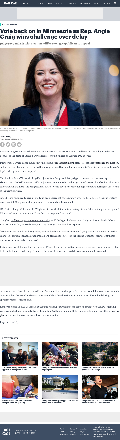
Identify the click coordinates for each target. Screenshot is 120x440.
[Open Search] (115, 3)
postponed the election (106, 163)
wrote (46, 209)
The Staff (73, 435)
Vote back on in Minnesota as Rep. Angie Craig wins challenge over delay (55, 34)
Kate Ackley (6, 137)
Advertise (83, 429)
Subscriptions (84, 435)
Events (62, 432)
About (62, 429)
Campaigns (9, 24)
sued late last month (64, 163)
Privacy (72, 432)
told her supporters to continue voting (30, 220)
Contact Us (73, 429)
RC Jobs (82, 432)
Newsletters (64, 435)
